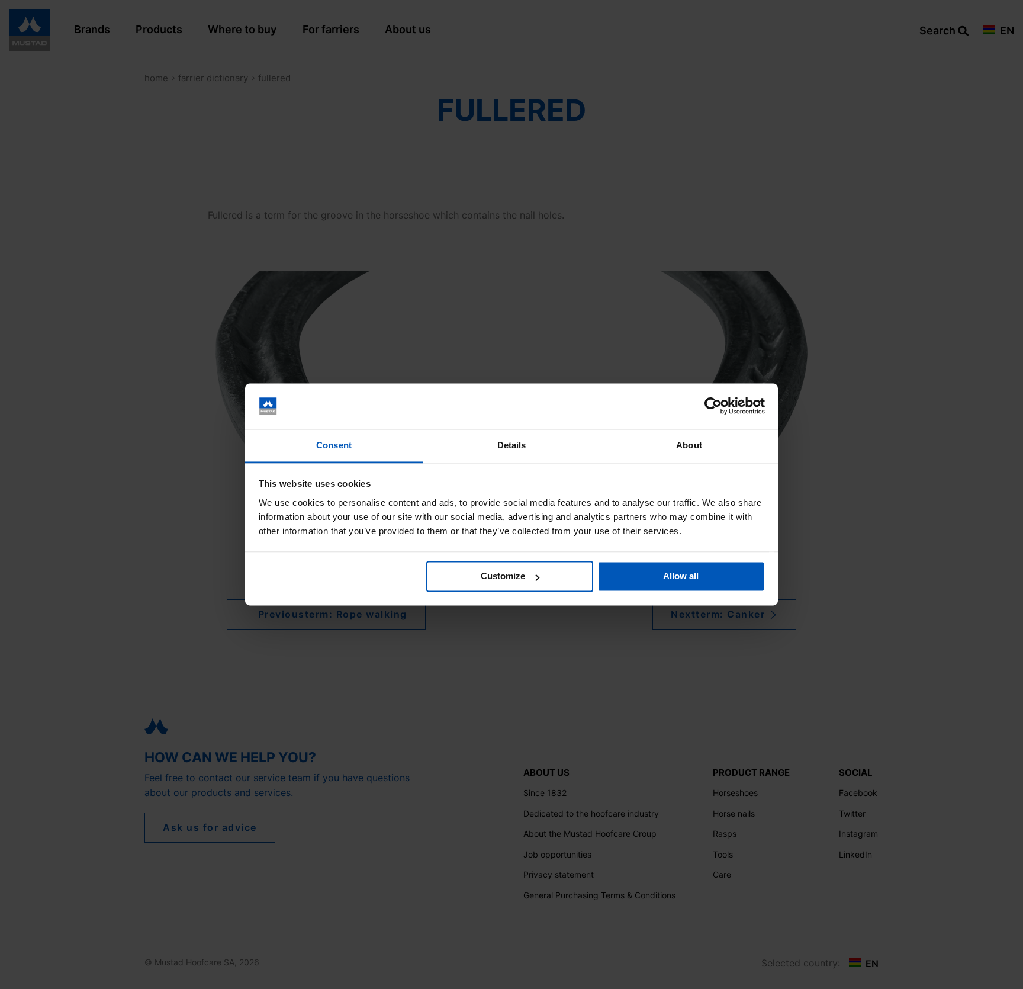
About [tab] (689, 445)
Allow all (681, 576)
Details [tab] (511, 445)
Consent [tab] (334, 445)
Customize (503, 576)
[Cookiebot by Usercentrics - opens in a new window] (713, 406)
